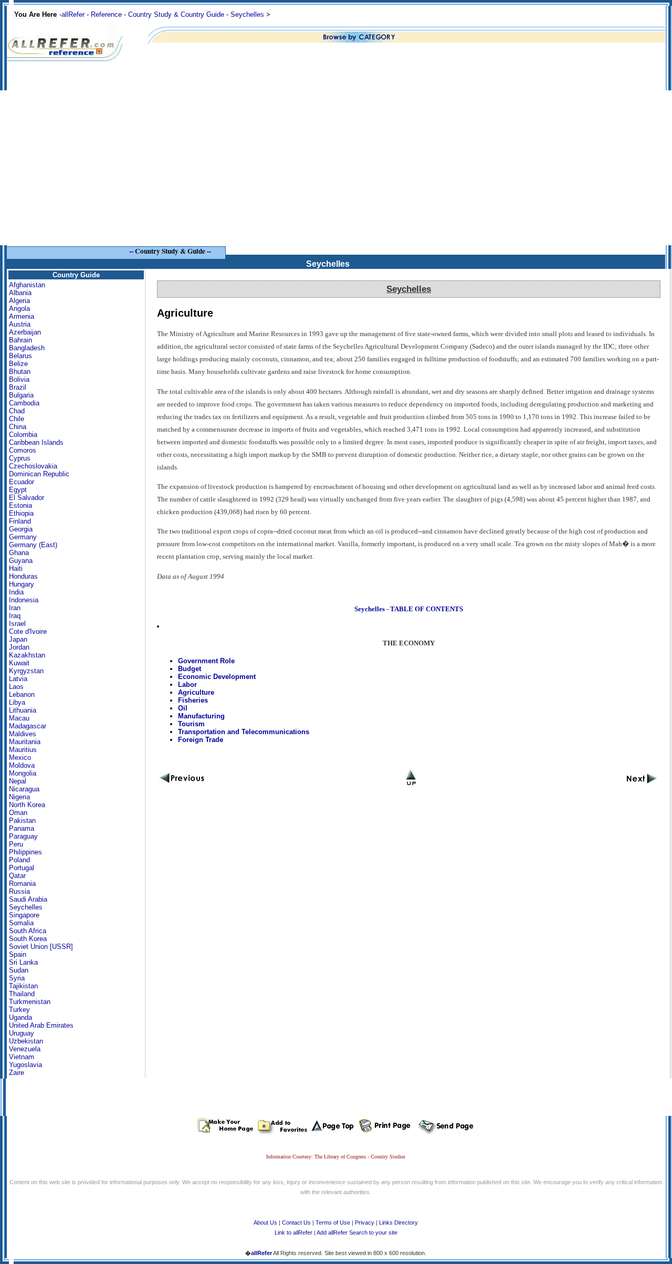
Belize (18, 364)
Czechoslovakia (33, 466)
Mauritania (24, 742)
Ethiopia (21, 513)
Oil (182, 708)
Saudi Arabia (28, 899)
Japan (18, 639)
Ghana (19, 553)
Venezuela (24, 1049)
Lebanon (22, 694)
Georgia (21, 529)
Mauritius (23, 750)
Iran (14, 608)
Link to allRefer (293, 1232)
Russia (19, 891)
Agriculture (196, 692)
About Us (265, 1222)
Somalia (21, 923)
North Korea (27, 805)
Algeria (19, 301)
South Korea (28, 939)
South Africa (27, 931)
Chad (17, 411)
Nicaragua (24, 789)
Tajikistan (23, 986)
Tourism (191, 724)
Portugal (21, 868)
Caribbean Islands (36, 442)
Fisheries (193, 700)
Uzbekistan (26, 1041)
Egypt (18, 490)
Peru (16, 844)
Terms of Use (333, 1222)
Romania (22, 883)
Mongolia (22, 773)
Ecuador (21, 482)
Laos (16, 687)
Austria (19, 324)
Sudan (18, 970)
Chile (16, 419)
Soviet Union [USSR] (41, 946)
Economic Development (217, 677)
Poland (19, 860)
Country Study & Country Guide (176, 14)
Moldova (22, 765)
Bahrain (20, 340)
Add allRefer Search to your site (357, 1232)
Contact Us (296, 1222)
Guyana (21, 561)
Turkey (19, 1010)
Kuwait (19, 663)
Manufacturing (201, 716)
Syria (17, 978)
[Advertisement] (336, 171)
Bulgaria (21, 395)
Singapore (24, 915)
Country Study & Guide (170, 251)
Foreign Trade (200, 740)
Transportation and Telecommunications (243, 732)
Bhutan (19, 371)
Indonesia (23, 600)
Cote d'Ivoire (28, 631)
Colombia (23, 434)
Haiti (16, 568)
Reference (106, 14)
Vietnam (21, 1057)
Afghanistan (27, 285)
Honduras (23, 576)
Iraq (14, 616)
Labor (187, 684)
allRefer (73, 14)
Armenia (21, 316)
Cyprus (19, 458)
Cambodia (24, 403)
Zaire (16, 1073)
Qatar (17, 876)
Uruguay (21, 1033)
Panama (21, 828)
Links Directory (398, 1222)
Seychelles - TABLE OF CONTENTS (408, 609)
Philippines (25, 852)
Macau (19, 718)
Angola (19, 308)
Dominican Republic (39, 474)
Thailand (22, 994)
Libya (17, 702)
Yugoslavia (25, 1065)
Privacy (364, 1222)
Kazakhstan (27, 655)
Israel (17, 624)
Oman (18, 813)
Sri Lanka (23, 962)
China (17, 427)
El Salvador (26, 498)
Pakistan (22, 820)
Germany (23, 537)
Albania (20, 293)
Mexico (20, 757)
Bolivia (19, 379)
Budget (189, 669)
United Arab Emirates (41, 1025)
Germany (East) (33, 545)
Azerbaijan (25, 332)
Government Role (206, 661)
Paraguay (23, 836)
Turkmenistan (29, 1002)
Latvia (18, 679)
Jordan (19, 647)
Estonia (20, 505)
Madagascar (27, 726)
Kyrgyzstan (26, 671)
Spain (17, 954)
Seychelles (247, 14)
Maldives (22, 734)
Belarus (20, 356)
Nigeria (19, 797)
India (16, 592)
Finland (20, 521)
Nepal (17, 781)
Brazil (17, 387)
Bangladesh (27, 348)
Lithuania (22, 710)
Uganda (20, 1017)
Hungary (21, 584)
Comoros (22, 450)
